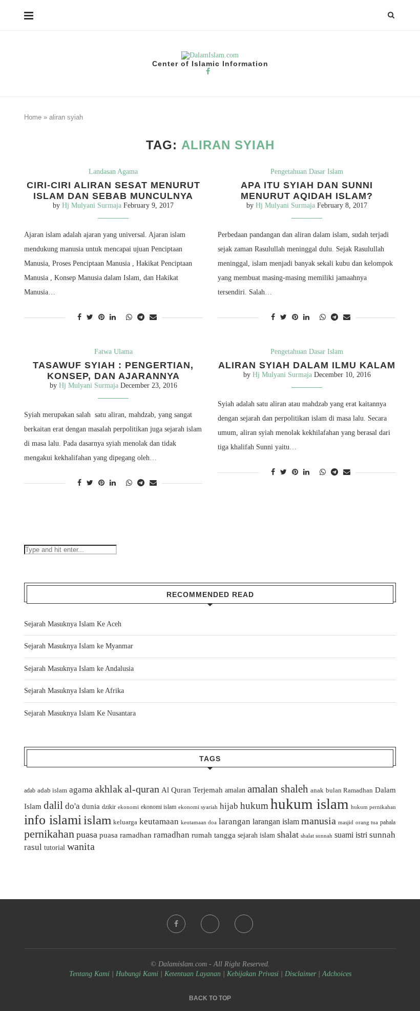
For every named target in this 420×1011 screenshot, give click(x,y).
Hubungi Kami (137, 974)
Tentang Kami (90, 974)
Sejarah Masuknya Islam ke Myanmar (78, 646)
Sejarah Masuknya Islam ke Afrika (74, 691)
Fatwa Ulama (113, 351)
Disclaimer (300, 974)
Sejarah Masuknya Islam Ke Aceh (72, 624)
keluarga (125, 822)
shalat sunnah (316, 835)
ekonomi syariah (198, 807)
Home (32, 117)
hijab (229, 806)
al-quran (141, 789)
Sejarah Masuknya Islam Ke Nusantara (80, 713)
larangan (234, 821)
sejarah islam (256, 835)
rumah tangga (214, 835)
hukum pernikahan (373, 807)
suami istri (350, 835)
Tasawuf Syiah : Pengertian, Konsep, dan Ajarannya (113, 370)
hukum (254, 805)
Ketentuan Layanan (192, 974)
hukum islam (309, 804)
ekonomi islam (158, 806)
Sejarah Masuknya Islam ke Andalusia (79, 668)
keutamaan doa (199, 822)
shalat (288, 834)
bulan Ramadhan (349, 790)
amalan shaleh (277, 789)
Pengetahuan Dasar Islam (306, 171)
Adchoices (336, 974)
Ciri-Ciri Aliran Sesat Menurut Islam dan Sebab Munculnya (113, 190)
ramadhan (172, 835)
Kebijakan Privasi (253, 974)
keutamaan (159, 821)
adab (29, 790)
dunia (91, 806)
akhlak (108, 789)
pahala (387, 822)
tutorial (54, 847)
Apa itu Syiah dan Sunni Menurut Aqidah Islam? (307, 190)
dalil (53, 805)
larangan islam (276, 821)
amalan (235, 790)
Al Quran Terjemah (192, 790)
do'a (72, 806)
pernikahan (49, 834)
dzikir (109, 806)
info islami (52, 819)
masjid (345, 822)
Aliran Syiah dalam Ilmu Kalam (306, 365)
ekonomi (128, 807)
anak (317, 790)
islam (97, 820)
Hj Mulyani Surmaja (91, 205)
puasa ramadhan (125, 834)
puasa (86, 834)
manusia (318, 821)
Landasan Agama (113, 171)
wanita (81, 846)
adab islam (52, 790)
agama (81, 790)
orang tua (366, 822)
